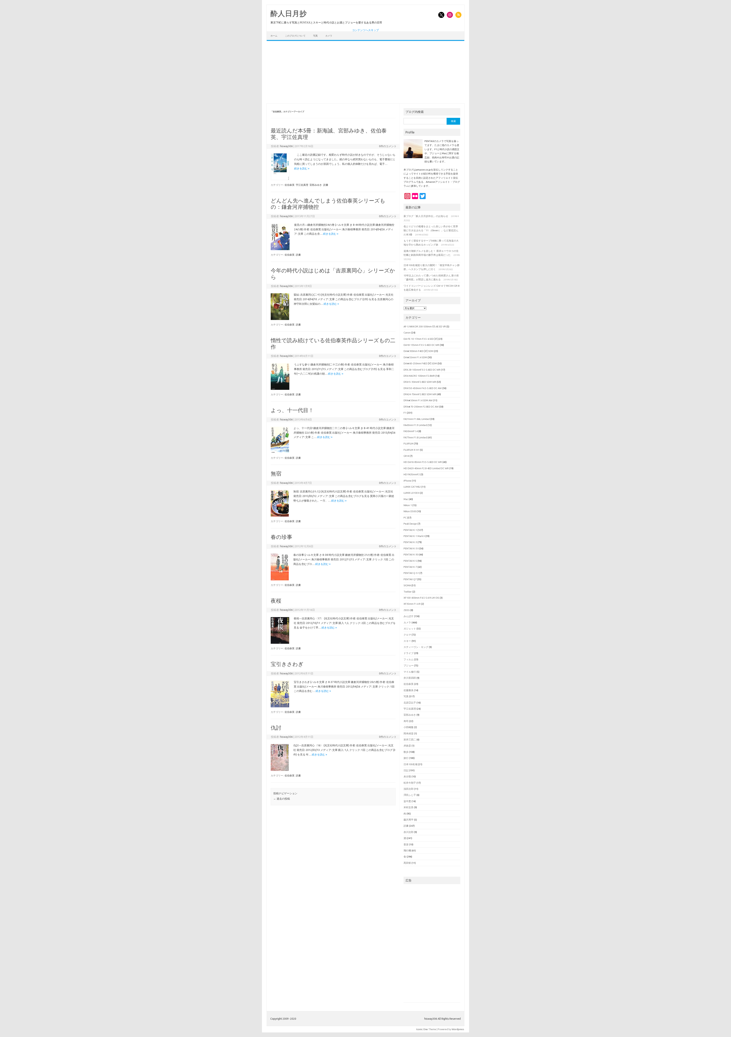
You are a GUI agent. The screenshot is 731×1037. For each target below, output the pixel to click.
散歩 (406, 752)
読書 (325, 184)
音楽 (406, 844)
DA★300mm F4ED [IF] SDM (418, 351)
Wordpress (458, 1029)
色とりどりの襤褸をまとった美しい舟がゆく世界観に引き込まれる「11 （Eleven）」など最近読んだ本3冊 (431, 230)
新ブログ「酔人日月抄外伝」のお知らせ (426, 216)
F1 (405, 412)
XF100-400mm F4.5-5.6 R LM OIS (421, 597)
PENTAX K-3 (410, 542)
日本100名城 (410, 764)
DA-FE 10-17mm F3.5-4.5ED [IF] (421, 338)
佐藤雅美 (408, 690)
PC (405, 517)
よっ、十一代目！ (292, 410)
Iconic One (422, 1029)
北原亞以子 (410, 702)
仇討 (276, 728)
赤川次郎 (408, 832)
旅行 (406, 758)
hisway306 (286, 146)
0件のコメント (388, 146)
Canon (407, 332)
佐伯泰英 (289, 184)
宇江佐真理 (302, 184)
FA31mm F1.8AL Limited (417, 419)
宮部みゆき (316, 184)
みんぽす (408, 616)
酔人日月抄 (289, 14)
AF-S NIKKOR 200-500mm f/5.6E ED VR (425, 326)
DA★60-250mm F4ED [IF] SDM (420, 363)
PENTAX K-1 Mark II (414, 536)
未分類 (407, 776)
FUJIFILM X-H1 (411, 449)
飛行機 (407, 850)
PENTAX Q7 (410, 579)
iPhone (407, 480)
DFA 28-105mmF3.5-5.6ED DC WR (422, 369)
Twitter (408, 591)
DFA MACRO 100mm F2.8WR (419, 375)
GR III (406, 456)
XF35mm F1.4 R (412, 603)
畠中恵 (407, 801)
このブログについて (295, 35)
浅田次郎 (408, 788)
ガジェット (410, 628)
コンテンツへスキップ (365, 30)
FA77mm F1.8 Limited (415, 437)
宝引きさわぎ (287, 664)
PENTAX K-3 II (411, 548)
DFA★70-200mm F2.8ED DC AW (421, 406)
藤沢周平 (408, 819)
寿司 (406, 721)
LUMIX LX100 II (411, 492)
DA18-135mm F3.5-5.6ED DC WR (421, 345)
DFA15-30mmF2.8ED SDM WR (420, 381)
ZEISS (407, 610)
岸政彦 (407, 745)
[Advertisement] (365, 72)
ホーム (274, 35)
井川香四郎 (410, 677)
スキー (407, 641)
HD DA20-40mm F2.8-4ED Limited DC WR (426, 468)
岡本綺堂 (408, 733)
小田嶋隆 (408, 727)
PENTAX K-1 (410, 530)
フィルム (408, 659)
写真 (315, 35)
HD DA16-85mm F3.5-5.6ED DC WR (423, 462)
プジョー (408, 665)
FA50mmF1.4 (411, 431)
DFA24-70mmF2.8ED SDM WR (420, 394)
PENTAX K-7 (410, 567)
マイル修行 (410, 671)
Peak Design (410, 523)
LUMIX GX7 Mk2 (412, 486)
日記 (406, 770)
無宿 (276, 473)
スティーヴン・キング (416, 647)
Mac (406, 499)
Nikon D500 (410, 511)
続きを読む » (301, 168)
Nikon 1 (408, 505)
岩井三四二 (410, 739)
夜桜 (276, 601)
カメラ (328, 35)
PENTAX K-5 (410, 560)
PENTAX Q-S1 (411, 573)
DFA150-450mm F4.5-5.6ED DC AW (423, 388)
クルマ (407, 634)
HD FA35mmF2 (412, 474)
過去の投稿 (281, 798)
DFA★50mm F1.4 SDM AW (418, 400)
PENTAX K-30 (411, 554)
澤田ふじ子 (410, 795)
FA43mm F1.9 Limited (415, 425)
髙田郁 (407, 863)
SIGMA (407, 585)
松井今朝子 (410, 782)
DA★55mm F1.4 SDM (415, 357)
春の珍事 (281, 537)
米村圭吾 (408, 807)
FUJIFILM (408, 443)
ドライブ (408, 653)
